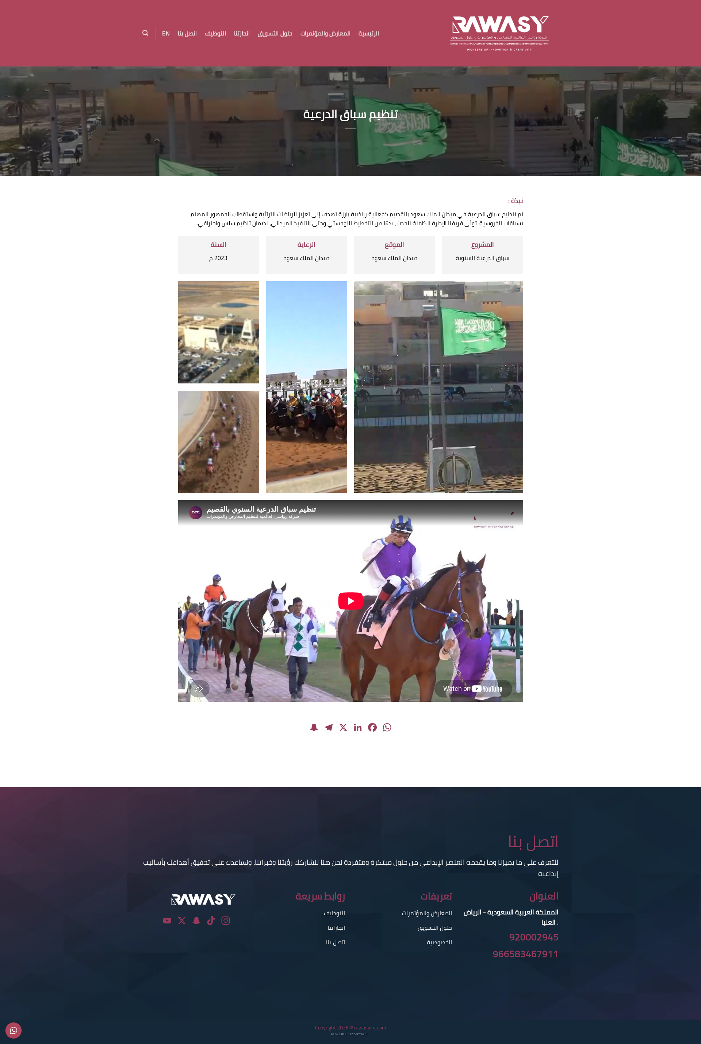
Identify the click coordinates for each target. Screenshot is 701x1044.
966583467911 (526, 954)
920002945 (534, 937)
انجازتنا (242, 33)
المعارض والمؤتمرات (325, 33)
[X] (343, 728)
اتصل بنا (187, 33)
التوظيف (215, 33)
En (166, 33)
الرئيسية (369, 33)
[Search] (145, 33)
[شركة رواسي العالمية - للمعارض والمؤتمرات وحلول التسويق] (489, 33)
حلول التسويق (275, 33)
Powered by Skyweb (349, 1034)
